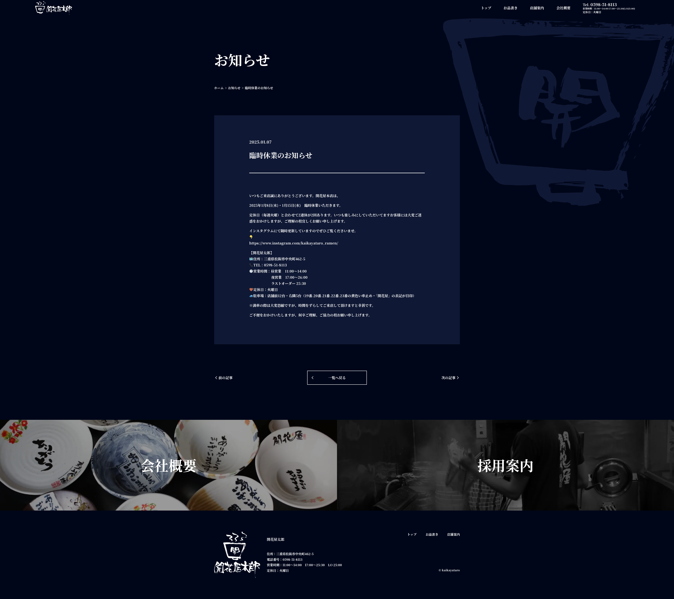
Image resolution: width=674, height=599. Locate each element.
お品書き (511, 7)
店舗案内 (537, 7)
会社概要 (563, 7)
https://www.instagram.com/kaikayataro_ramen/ (293, 243)
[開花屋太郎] (53, 8)
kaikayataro (451, 570)
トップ (486, 7)
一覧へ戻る (337, 377)
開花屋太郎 (275, 539)
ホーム (219, 87)
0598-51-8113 (603, 4)
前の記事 (226, 377)
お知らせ (234, 87)
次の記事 (448, 377)
